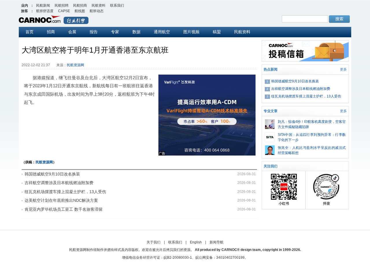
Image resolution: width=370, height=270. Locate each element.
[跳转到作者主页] (270, 122)
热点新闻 (271, 69)
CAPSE (64, 11)
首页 (29, 31)
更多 (343, 69)
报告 (94, 31)
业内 (24, 5)
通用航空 (162, 31)
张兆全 (283, 148)
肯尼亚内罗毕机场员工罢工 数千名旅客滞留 (64, 209)
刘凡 (281, 122)
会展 (72, 31)
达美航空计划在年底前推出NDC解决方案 (61, 200)
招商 (51, 31)
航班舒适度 (44, 11)
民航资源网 (75, 65)
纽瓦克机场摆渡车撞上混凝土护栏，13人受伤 (65, 191)
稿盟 (217, 31)
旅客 (24, 11)
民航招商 (80, 5)
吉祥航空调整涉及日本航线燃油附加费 (59, 182)
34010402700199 (230, 258)
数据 (136, 31)
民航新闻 (43, 5)
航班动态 (96, 11)
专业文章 (271, 111)
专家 (115, 31)
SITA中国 (285, 135)
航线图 (80, 11)
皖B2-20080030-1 (178, 258)
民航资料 (99, 5)
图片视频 (191, 31)
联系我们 (117, 5)
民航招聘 (62, 5)
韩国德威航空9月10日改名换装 (52, 174)
